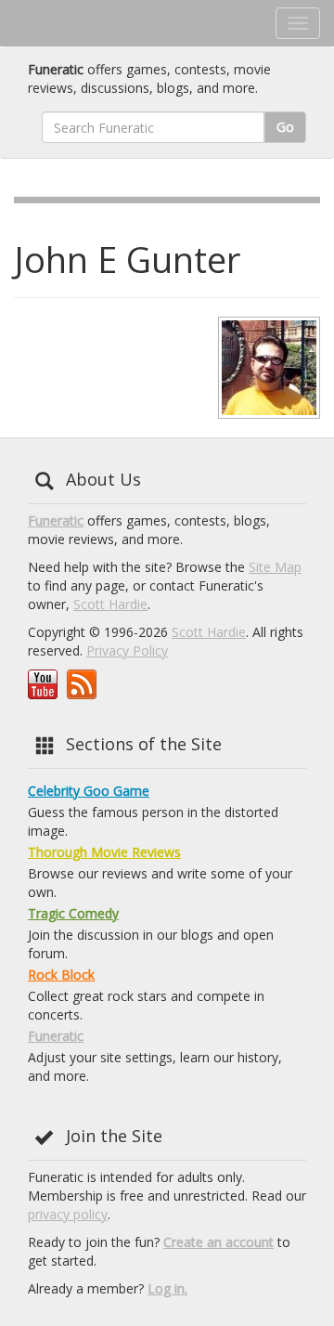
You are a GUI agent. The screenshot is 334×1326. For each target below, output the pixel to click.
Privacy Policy (127, 650)
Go (285, 127)
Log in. (167, 1288)
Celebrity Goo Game (88, 791)
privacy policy (68, 1214)
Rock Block (61, 974)
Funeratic (56, 520)
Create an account (218, 1242)
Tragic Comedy (73, 913)
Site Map (275, 567)
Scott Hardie (110, 604)
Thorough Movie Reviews (104, 852)
